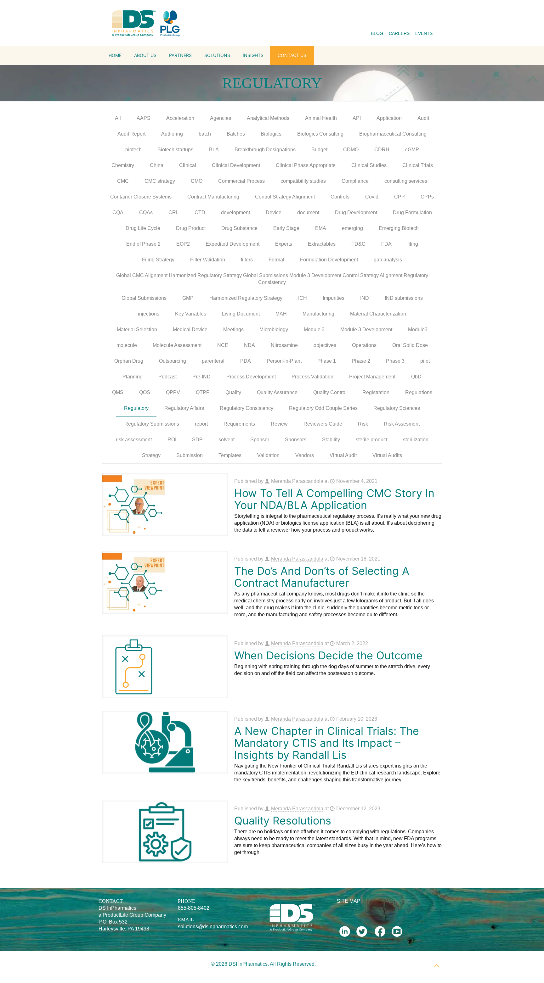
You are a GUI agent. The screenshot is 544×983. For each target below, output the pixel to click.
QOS (144, 392)
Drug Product (191, 228)
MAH (281, 313)
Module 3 (314, 329)
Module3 (418, 329)
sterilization (415, 439)
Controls (340, 196)
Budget (319, 149)
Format (276, 259)
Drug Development (356, 212)
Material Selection (137, 329)
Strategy (151, 455)
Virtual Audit (343, 455)
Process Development (251, 376)
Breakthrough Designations (265, 149)
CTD (200, 212)
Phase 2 (361, 361)
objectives (325, 345)
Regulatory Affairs (184, 408)
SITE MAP (348, 901)
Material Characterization (378, 313)
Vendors (304, 455)
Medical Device (190, 329)
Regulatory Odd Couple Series (323, 408)
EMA (320, 228)
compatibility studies (303, 181)
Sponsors (295, 439)
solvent (226, 439)
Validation (268, 455)
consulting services (405, 181)
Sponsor (259, 439)
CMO (196, 181)
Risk (363, 424)
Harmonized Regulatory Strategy (245, 298)
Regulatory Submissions (151, 424)
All (118, 118)
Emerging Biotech (399, 228)
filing (412, 244)
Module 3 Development (366, 329)
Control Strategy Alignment (285, 196)
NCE (222, 345)
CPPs (427, 196)
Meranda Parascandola (297, 481)
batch (205, 134)
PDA (245, 361)
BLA (214, 149)
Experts (283, 244)
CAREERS (399, 33)
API (357, 118)
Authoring (172, 134)
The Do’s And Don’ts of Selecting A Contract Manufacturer (321, 576)
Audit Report (131, 134)
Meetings (233, 329)
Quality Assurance (277, 392)
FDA (386, 244)
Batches (236, 134)
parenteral (213, 361)
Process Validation (312, 376)
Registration (375, 392)
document (308, 212)
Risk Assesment (402, 424)
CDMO (351, 149)
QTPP (203, 392)
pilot (425, 361)
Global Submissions (144, 298)
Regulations (418, 392)
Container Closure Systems (141, 196)
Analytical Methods (268, 118)
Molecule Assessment (177, 345)
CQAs (146, 212)
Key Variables (190, 313)
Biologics (271, 134)
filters (247, 259)
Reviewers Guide (322, 424)
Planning (132, 376)
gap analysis (388, 259)
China (156, 165)
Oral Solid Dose (410, 345)
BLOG (377, 33)
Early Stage (286, 228)
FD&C (358, 244)
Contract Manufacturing (213, 196)
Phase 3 (395, 361)
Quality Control (330, 392)
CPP (399, 196)
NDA (249, 345)
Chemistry (122, 165)
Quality (233, 392)
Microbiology (273, 329)
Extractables (322, 244)
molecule (126, 345)
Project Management (372, 376)
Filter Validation (207, 259)
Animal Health (321, 118)
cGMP (412, 149)
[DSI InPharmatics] (146, 23)
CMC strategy (159, 181)
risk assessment (134, 439)
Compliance (355, 181)
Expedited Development (232, 244)
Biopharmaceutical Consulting (393, 134)
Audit (423, 118)
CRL (173, 212)
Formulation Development (329, 259)
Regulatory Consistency (246, 408)
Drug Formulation (412, 212)
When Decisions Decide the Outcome (328, 655)
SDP (197, 439)
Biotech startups (175, 149)
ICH (302, 298)
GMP (188, 298)
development (235, 212)
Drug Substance (239, 228)
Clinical (187, 165)
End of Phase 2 (143, 244)
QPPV (173, 392)
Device (273, 212)
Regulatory (136, 408)
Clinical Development (236, 165)
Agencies (220, 118)
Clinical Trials (417, 165)
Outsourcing (172, 361)
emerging (352, 228)
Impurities (333, 298)
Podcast (167, 376)
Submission (189, 455)
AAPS (143, 118)
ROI (171, 439)
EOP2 (183, 244)
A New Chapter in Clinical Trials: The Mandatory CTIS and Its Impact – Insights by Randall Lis (326, 742)
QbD (416, 376)
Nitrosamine (284, 345)
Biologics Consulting (320, 134)
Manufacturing (318, 313)
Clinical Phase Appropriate (306, 165)
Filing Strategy (158, 259)
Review (279, 424)
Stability (331, 439)
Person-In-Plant (284, 361)
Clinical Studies (369, 165)
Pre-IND (201, 376)
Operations (364, 345)
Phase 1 (326, 361)
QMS (117, 392)
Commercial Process (241, 181)
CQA (117, 212)
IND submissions (404, 298)
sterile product (371, 439)
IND (364, 298)
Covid (371, 196)
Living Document (241, 313)
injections (148, 313)
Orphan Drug (128, 361)
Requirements (239, 424)
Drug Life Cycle (143, 228)
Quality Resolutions (282, 820)
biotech (133, 149)
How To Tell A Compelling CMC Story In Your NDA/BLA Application (334, 499)
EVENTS (424, 33)
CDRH (381, 149)
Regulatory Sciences (396, 408)
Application (389, 118)
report (201, 424)
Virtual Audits (387, 455)
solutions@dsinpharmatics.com (213, 926)
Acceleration (180, 118)
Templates (229, 455)
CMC (123, 181)
